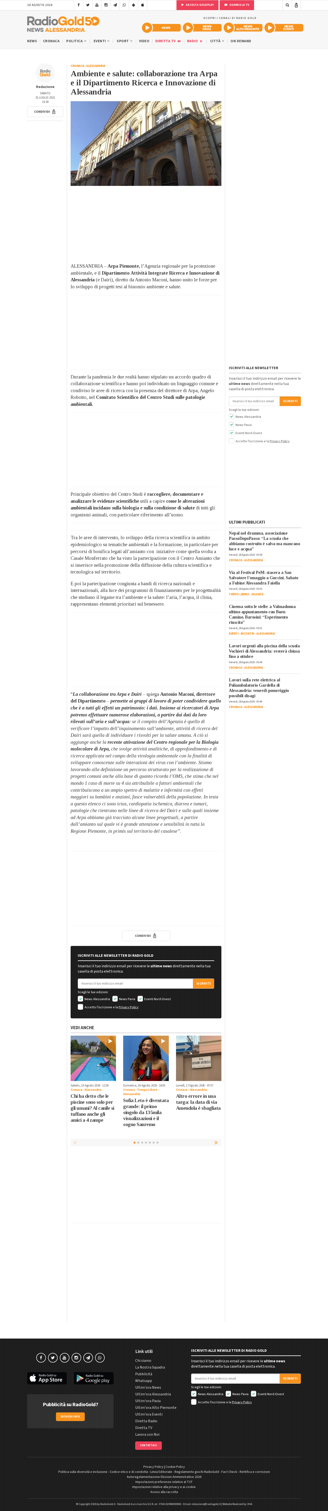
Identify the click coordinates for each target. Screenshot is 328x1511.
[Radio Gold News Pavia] (202, 28)
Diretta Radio (146, 1421)
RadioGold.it (107, 1504)
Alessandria (95, 66)
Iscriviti (203, 983)
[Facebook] (78, 5)
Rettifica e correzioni (255, 1472)
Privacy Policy (129, 1007)
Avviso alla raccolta (164, 1492)
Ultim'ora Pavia (148, 1401)
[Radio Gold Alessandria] (63, 23)
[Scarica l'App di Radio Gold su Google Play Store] (94, 1378)
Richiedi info (70, 1417)
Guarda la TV (239, 5)
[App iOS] (142, 5)
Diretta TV (166, 41)
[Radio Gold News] (161, 28)
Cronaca (51, 41)
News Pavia (126, 999)
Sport (123, 41)
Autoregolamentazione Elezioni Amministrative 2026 (164, 1477)
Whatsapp (143, 1380)
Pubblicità (143, 1374)
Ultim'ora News (148, 1387)
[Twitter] (87, 5)
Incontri (247, 634)
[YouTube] (96, 5)
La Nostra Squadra (150, 1367)
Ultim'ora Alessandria (153, 1394)
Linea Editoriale (161, 1472)
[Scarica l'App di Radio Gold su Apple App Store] (47, 1378)
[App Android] (133, 5)
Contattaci (148, 1445)
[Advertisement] (146, 224)
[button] (45, 111)
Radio (193, 41)
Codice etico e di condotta (129, 1472)
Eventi (100, 41)
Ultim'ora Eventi (149, 1414)
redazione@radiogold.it (206, 1504)
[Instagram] (106, 5)
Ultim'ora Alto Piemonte (155, 1407)
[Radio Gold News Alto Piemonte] (243, 28)
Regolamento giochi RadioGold (197, 1472)
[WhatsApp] (124, 5)
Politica (75, 41)
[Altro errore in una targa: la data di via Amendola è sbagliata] (198, 1058)
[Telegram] (115, 5)
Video (144, 41)
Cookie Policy (175, 1466)
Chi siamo (143, 1360)
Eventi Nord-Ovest (157, 999)
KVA (250, 1504)
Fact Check (229, 1472)
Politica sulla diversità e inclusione (82, 1472)
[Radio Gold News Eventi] (283, 28)
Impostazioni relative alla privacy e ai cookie (164, 1487)
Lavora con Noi (147, 1434)
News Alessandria (97, 999)
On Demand (241, 41)
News (32, 41)
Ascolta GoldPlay (199, 5)
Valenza (257, 594)
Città (215, 41)
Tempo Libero (147, 1090)
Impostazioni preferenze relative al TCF (164, 1482)
